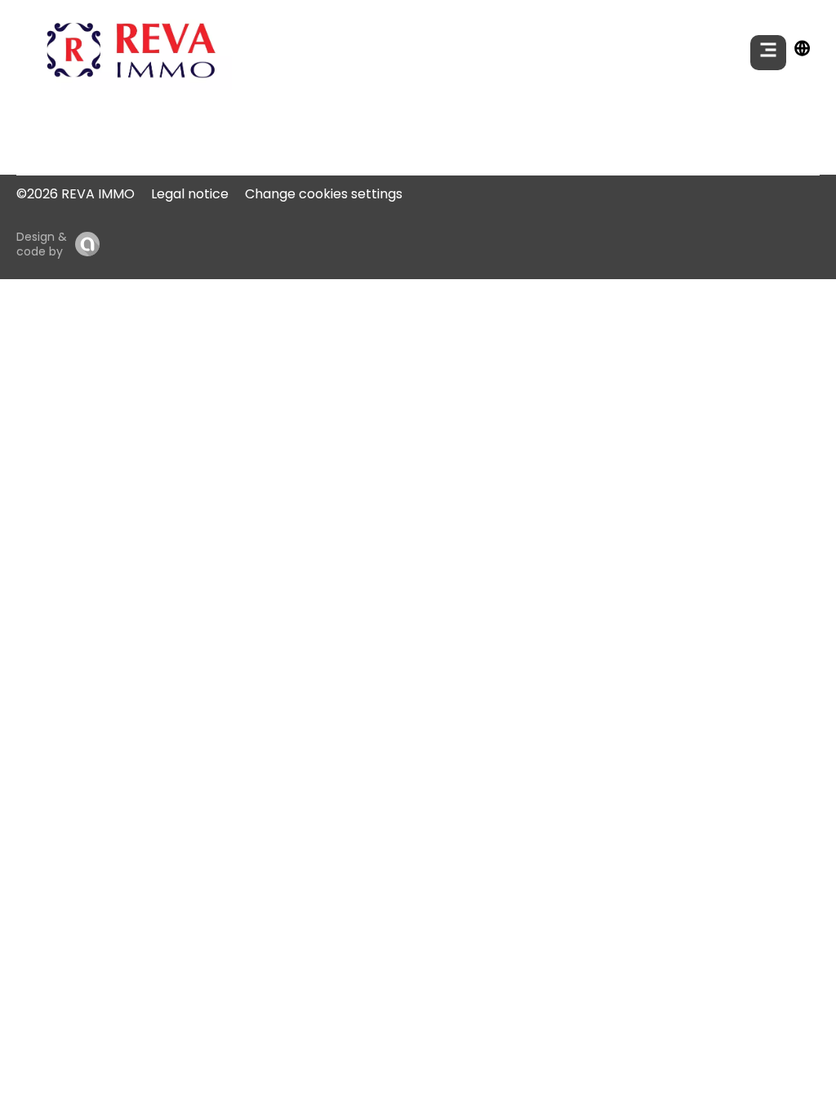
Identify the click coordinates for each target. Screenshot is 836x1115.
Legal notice (190, 193)
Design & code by (41, 244)
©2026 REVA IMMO (75, 193)
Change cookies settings (323, 193)
